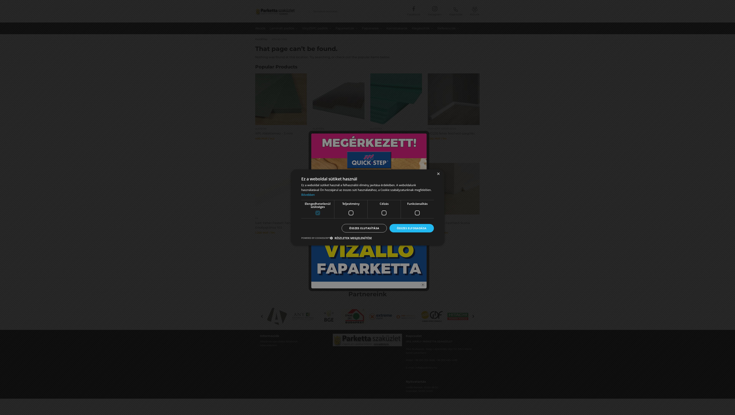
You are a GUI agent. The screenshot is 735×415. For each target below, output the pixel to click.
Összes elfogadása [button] (412, 228)
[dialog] (367, 207)
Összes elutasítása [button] (364, 228)
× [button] (438, 174)
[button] (351, 238)
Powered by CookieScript (315, 238)
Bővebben (308, 195)
